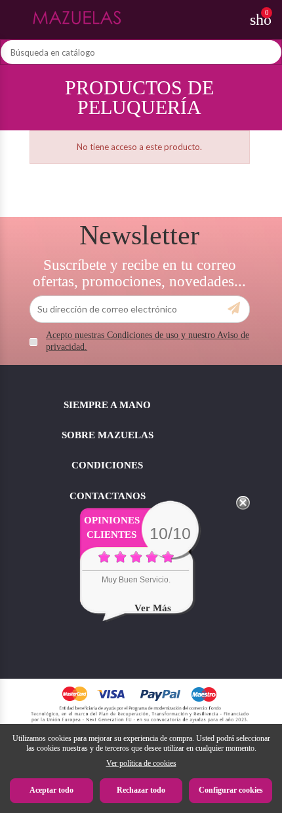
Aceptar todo (51, 790)
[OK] (234, 308)
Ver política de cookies (141, 763)
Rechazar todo (141, 790)
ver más (152, 608)
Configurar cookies (231, 790)
